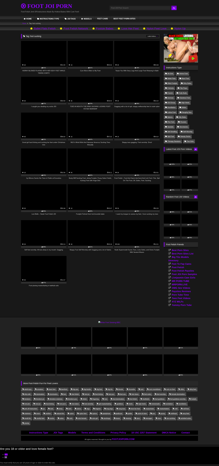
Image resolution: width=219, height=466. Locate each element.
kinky (61, 409)
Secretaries (184, 127)
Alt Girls (170, 73)
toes (159, 418)
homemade (155, 404)
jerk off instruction (30, 409)
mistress (27, 413)
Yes (6, 454)
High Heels (185, 102)
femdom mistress (56, 399)
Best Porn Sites (180, 250)
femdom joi (40, 399)
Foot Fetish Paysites (183, 271)
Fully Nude (183, 93)
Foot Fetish (178, 267)
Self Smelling (172, 131)
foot (105, 399)
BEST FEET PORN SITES (124, 19)
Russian (183, 122)
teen (138, 418)
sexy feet (186, 413)
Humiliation (172, 107)
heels (131, 404)
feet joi (87, 394)
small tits (27, 418)
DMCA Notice (169, 432)
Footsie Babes (104, 28)
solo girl (95, 418)
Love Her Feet (130, 28)
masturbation (164, 409)
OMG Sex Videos (181, 288)
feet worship (161, 394)
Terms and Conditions (93, 432)
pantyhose (106, 413)
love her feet (135, 409)
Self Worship (187, 131)
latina (79, 409)
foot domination (118, 399)
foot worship (88, 404)
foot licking (50, 404)
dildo (182, 389)
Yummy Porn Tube (182, 305)
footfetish (146, 399)
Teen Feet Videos (181, 298)
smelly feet (40, 418)
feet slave (135, 394)
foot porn (62, 404)
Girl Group (171, 102)
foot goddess (159, 399)
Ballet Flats (172, 78)
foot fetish (133, 399)
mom (38, 413)
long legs (109, 409)
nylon (72, 413)
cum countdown (154, 389)
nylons (94, 413)
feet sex (123, 394)
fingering (95, 399)
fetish (85, 399)
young (26, 423)
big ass (75, 389)
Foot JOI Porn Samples (184, 274)
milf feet (186, 409)
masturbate (150, 409)
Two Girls (190, 141)
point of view (142, 413)
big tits (110, 389)
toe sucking (171, 418)
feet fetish (75, 394)
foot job (27, 404)
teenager (149, 418)
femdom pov (72, 399)
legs (88, 409)
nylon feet (82, 413)
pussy (163, 413)
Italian (184, 107)
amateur (40, 389)
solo (70, 418)
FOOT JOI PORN (49, 6)
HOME (29, 19)
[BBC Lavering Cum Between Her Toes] (181, 62)
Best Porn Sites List (182, 253)
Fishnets (171, 88)
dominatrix (53, 394)
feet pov (111, 394)
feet (64, 394)
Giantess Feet (185, 98)
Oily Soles (182, 117)
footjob (193, 399)
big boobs (87, 389)
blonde (120, 389)
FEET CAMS (102, 19)
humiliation (182, 404)
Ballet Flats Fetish (45, 28)
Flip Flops (183, 88)
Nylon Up (180, 28)
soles (62, 418)
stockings (106, 418)
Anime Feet (183, 73)
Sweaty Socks (185, 136)
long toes (122, 409)
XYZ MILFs (177, 301)
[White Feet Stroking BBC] (109, 322)
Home (24, 23)
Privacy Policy (118, 432)
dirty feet (193, 389)
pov (153, 413)
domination (40, 394)
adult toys (27, 389)
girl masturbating (105, 404)
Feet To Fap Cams (181, 264)
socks (52, 418)
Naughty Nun (187, 112)
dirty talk (27, 394)
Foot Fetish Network (76, 28)
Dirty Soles (187, 83)
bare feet (52, 389)
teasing (128, 418)
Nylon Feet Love (156, 28)
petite (130, 413)
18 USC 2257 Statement (144, 432)
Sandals (170, 127)
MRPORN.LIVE (180, 284)
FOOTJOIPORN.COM (123, 439)
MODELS (88, 19)
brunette (132, 389)
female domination (178, 394)
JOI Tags (58, 432)
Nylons (170, 117)
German (170, 98)
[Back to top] (211, 459)
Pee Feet (171, 122)
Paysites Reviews (181, 291)
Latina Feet (172, 112)
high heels (142, 404)
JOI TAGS (71, 19)
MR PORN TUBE (180, 281)
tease (118, 418)
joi (44, 409)
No (6, 457)
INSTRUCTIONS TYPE (49, 19)
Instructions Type (38, 432)
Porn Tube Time (180, 295)
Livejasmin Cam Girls (183, 277)
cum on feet (170, 389)
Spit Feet (171, 136)
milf (176, 409)
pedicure (119, 413)
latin (69, 409)
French (170, 93)
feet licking (99, 394)
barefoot (64, 389)
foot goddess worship (177, 399)
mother (48, 413)
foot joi (38, 404)
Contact (185, 432)
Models (72, 432)
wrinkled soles (186, 418)
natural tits (60, 413)
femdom (27, 399)
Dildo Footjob (172, 83)
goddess (120, 404)
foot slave (75, 404)
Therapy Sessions (174, 141)
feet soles (147, 394)
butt (142, 389)
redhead (174, 413)
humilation (169, 404)
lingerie (98, 409)
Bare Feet (185, 78)
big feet (99, 389)
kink (51, 409)
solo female (82, 418)
